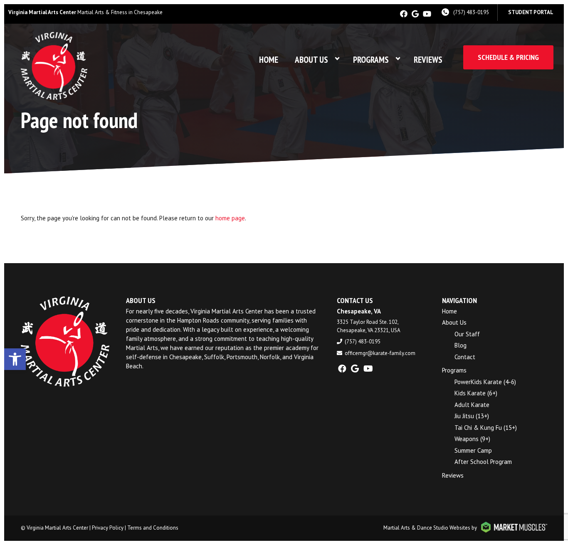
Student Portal (530, 12)
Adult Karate (471, 405)
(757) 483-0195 (471, 12)
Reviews (428, 59)
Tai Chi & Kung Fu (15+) (485, 428)
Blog (460, 345)
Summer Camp (473, 450)
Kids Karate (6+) (475, 393)
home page (230, 218)
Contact (464, 357)
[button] (15, 359)
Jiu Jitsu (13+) (471, 416)
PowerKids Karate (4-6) (485, 382)
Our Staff (467, 334)
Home (268, 59)
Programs (371, 59)
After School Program (483, 462)
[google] (415, 14)
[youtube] (427, 14)
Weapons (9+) (472, 439)
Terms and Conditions (152, 527)
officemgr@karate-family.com (380, 353)
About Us (311, 59)
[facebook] (403, 14)
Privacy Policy (107, 527)
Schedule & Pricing (508, 57)
